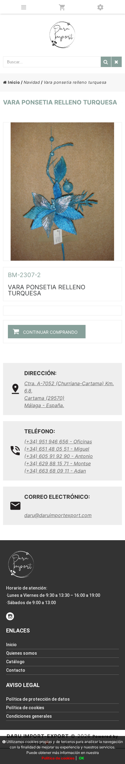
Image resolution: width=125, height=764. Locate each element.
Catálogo (15, 661)
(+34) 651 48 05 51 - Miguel (56, 449)
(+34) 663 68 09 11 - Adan (55, 471)
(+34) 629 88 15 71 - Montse (57, 463)
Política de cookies (25, 707)
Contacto (15, 670)
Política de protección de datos (38, 699)
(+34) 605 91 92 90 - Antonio (58, 456)
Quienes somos (21, 653)
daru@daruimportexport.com (58, 515)
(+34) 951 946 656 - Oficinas (58, 441)
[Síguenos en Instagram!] (10, 616)
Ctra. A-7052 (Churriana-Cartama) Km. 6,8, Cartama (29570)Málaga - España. (69, 394)
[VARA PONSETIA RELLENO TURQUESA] (62, 191)
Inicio (13, 82)
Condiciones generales (29, 716)
